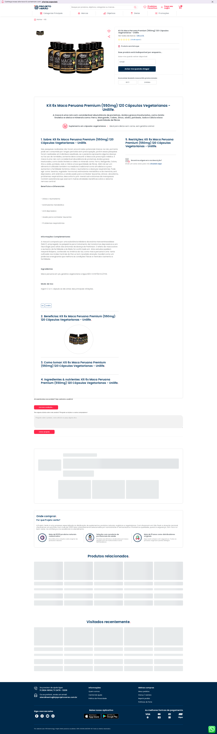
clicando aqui (156, 164)
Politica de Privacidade (98, 698)
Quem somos (94, 691)
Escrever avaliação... (46, 407)
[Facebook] (36, 716)
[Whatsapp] (53, 716)
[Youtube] (47, 716)
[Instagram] (42, 716)
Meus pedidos (143, 691)
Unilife (48, 305)
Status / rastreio (144, 695)
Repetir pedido (144, 698)
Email (122, 62)
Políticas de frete (145, 702)
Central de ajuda (95, 695)
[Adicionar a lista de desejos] (109, 31)
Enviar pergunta (44, 432)
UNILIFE (140, 36)
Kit (45, 20)
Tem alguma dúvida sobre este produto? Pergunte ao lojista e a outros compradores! (60, 412)
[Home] (52, 7)
